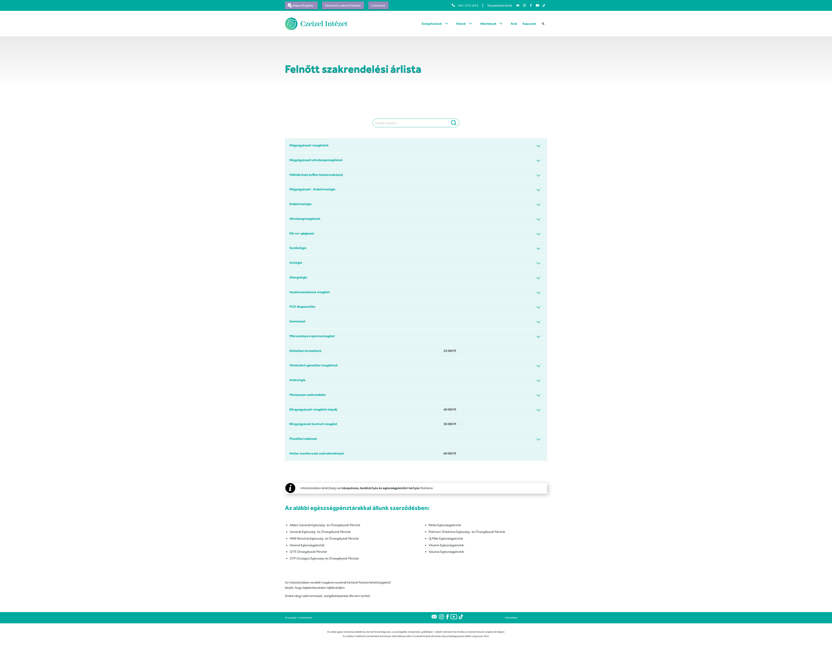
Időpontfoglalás (302, 5)
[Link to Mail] (518, 5)
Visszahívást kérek (499, 5)
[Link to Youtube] (537, 5)
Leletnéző (378, 5)
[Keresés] (543, 23)
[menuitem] (302, 5)
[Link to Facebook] (531, 5)
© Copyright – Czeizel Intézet (298, 617)
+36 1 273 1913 (467, 5)
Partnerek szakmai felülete (343, 5)
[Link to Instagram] (524, 5)
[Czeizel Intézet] (317, 23)
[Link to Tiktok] (544, 5)
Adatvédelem (511, 617)
